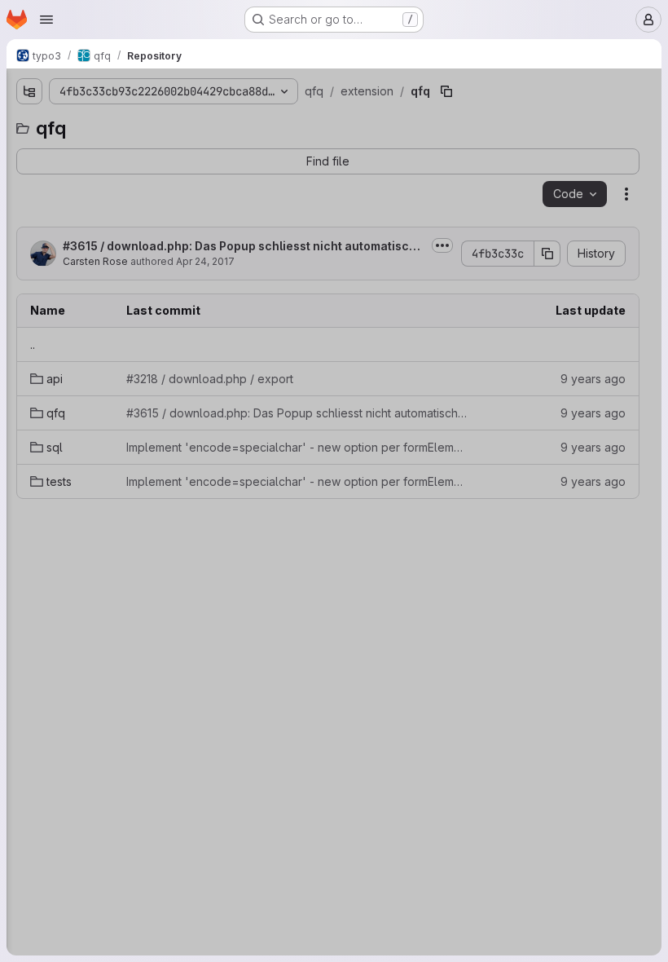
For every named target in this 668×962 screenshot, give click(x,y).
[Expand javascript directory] (10, 596)
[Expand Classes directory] (23, 204)
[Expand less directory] (10, 622)
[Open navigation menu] (46, 20)
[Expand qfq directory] (36, 361)
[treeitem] (115, 152)
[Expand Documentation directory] (23, 257)
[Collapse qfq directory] (23, 309)
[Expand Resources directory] (23, 283)
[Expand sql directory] (36, 387)
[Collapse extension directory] (10, 178)
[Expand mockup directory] (10, 648)
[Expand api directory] (36, 335)
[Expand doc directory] (10, 152)
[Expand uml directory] (10, 726)
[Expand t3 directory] (10, 674)
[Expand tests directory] (36, 413)
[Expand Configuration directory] (23, 230)
